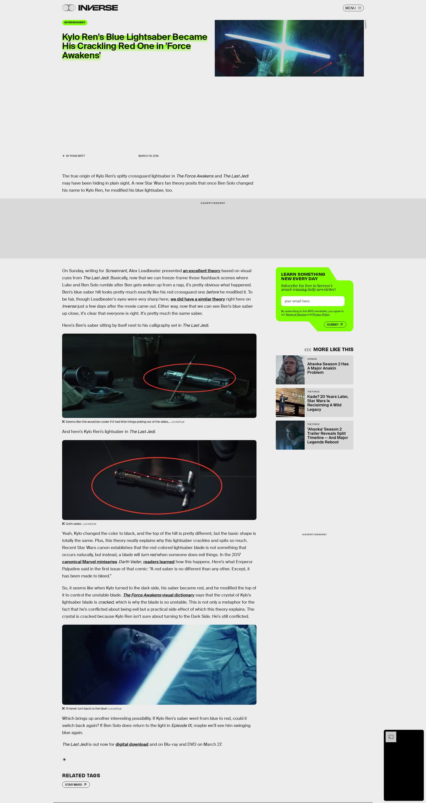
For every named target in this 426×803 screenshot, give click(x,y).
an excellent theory (201, 271)
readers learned (159, 562)
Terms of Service (296, 314)
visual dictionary (158, 595)
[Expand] (388, 733)
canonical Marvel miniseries (89, 562)
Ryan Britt (77, 156)
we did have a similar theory (198, 299)
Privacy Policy (321, 314)
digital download (132, 744)
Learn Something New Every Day (303, 276)
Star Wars (73, 785)
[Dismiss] (418, 733)
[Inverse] (98, 8)
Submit (333, 325)
